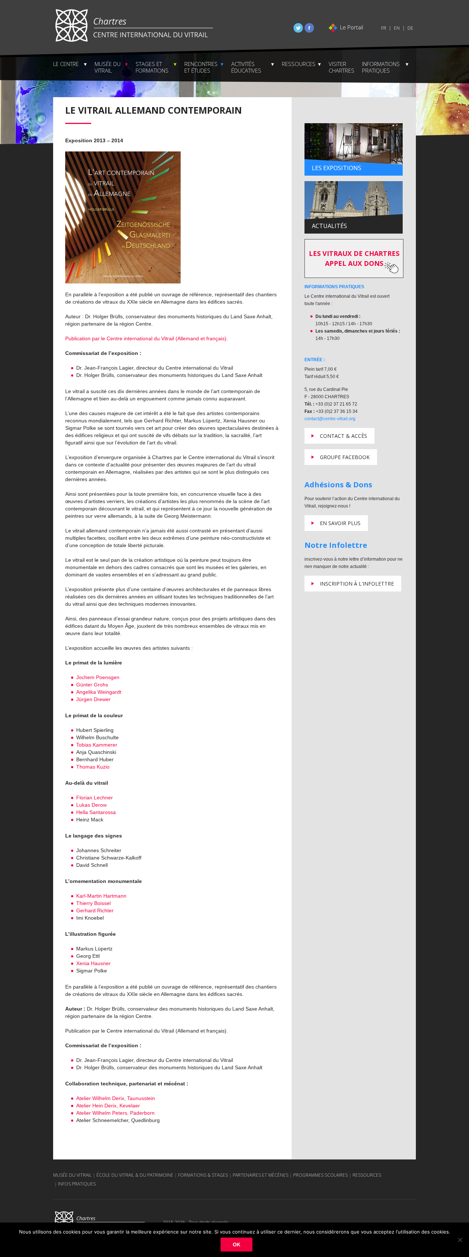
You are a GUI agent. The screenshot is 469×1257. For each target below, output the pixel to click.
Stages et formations (152, 67)
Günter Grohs (92, 685)
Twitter (298, 28)
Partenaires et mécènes (260, 1175)
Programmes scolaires (320, 1175)
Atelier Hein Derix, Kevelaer (108, 1105)
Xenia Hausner (93, 963)
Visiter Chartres (341, 67)
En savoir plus (340, 523)
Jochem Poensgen (97, 677)
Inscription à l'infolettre (357, 583)
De (410, 28)
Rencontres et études (201, 67)
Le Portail (351, 27)
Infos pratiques (77, 1184)
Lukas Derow (91, 805)
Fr (383, 28)
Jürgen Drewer (93, 699)
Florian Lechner (94, 797)
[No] (460, 1239)
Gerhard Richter (95, 910)
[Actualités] (353, 207)
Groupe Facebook (345, 457)
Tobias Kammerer (96, 745)
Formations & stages (203, 1175)
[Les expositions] (353, 149)
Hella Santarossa (96, 812)
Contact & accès (343, 435)
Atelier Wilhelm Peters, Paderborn (115, 1113)
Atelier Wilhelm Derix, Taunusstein (115, 1098)
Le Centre (66, 63)
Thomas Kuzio (93, 767)
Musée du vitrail (108, 67)
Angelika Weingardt (98, 692)
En (397, 28)
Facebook (309, 28)
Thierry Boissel (93, 903)
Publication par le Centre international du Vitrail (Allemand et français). (146, 338)
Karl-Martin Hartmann (101, 896)
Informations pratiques (381, 67)
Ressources (298, 63)
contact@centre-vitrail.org (329, 418)
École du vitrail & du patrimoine (134, 1175)
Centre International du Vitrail (133, 25)
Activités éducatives (246, 67)
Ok (236, 1244)
